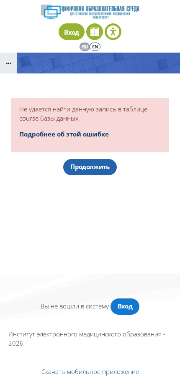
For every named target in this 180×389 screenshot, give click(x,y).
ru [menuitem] (85, 46)
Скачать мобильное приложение (90, 371)
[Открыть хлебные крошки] (8, 63)
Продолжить (89, 166)
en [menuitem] (95, 46)
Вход (71, 32)
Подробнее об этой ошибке (64, 134)
